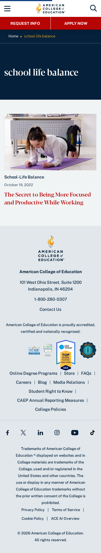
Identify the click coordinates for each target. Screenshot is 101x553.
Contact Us (50, 309)
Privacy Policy (33, 510)
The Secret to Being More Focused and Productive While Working (47, 198)
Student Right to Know (51, 391)
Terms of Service (66, 510)
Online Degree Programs (34, 373)
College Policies (50, 409)
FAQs (86, 373)
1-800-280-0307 (50, 299)
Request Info (25, 23)
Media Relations (69, 382)
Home (13, 36)
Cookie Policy (33, 518)
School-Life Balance (24, 177)
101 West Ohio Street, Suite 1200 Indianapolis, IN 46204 (51, 285)
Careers (23, 382)
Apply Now (76, 23)
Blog (42, 382)
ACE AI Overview (65, 518)
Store (69, 373)
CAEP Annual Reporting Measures (50, 400)
